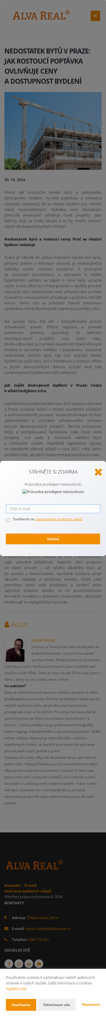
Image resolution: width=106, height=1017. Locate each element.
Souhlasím (21, 1004)
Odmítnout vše (56, 1004)
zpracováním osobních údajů (58, 519)
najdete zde (16, 988)
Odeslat (53, 539)
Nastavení (91, 1004)
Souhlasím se (24, 519)
